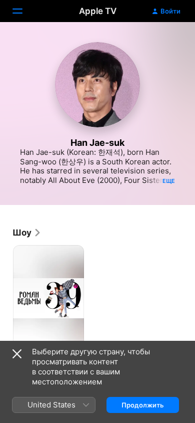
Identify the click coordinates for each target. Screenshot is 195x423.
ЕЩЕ (168, 180)
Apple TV (97, 11)
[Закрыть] (17, 353)
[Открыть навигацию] (23, 11)
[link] (27, 232)
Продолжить (143, 405)
